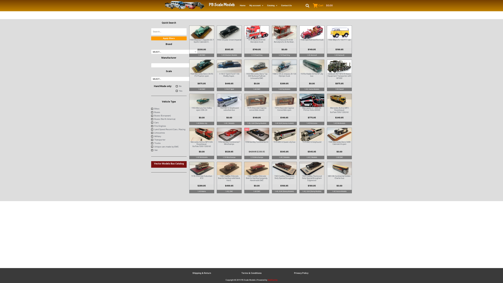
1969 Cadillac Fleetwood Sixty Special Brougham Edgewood (312, 178)
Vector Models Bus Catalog (169, 163)
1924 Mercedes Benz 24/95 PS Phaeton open (201, 75)
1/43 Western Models (229, 55)
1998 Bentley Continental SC (257, 142)
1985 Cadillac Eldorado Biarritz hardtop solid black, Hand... (229, 178)
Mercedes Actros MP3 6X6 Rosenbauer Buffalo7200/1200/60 (202, 144)
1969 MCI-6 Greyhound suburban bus (229, 109)
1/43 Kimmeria (312, 123)
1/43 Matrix (202, 191)
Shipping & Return (201, 273)
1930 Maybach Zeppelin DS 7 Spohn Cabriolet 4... (202, 41)
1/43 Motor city (201, 123)
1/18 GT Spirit (229, 89)
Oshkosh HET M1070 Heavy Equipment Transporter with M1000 (339, 76)
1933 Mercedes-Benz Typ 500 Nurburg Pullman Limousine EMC (256, 76)
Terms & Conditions (251, 273)
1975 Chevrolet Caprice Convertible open (284, 109)
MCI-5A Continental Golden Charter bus (339, 177)
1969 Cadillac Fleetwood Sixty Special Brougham (284, 177)
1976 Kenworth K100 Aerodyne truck (256, 41)
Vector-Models (314, 89)
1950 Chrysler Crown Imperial (229, 40)
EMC (231, 191)
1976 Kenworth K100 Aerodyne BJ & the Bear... (284, 41)
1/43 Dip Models (284, 89)
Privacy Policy (301, 273)
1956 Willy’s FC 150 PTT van (339, 40)
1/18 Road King (256, 55)
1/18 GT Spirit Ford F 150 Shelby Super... (229, 75)
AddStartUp (273, 280)
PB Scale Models (222, 4)
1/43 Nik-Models (339, 123)
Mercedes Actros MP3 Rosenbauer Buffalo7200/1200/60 (339, 110)
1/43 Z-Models (229, 123)
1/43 (306, 89)
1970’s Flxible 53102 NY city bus (312, 75)
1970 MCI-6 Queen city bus (284, 142)
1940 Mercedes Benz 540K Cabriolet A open (339, 143)
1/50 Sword (339, 89)
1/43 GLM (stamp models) (284, 123)
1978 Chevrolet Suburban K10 (201, 177)
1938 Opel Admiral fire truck (311, 40)
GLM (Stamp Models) (258, 123)
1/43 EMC (201, 55)
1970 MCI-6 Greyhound (311, 142)
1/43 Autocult (312, 55)
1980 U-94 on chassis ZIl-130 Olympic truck (284, 75)
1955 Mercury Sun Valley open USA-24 (202, 109)
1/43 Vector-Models (339, 191)
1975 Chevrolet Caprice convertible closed (256, 109)
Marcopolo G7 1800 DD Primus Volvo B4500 (311, 109)
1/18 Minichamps (229, 157)
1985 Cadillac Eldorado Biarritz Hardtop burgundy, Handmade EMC (257, 178)
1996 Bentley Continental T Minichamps (229, 143)
